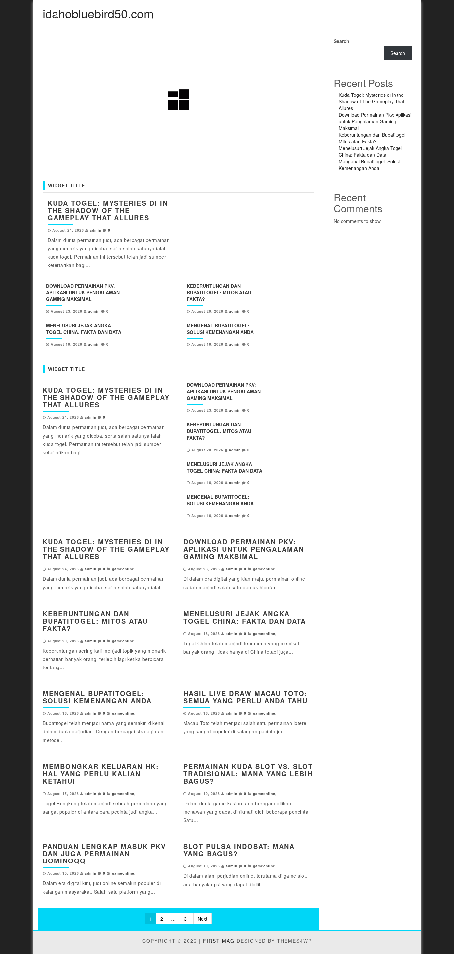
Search (341, 41)
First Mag (219, 940)
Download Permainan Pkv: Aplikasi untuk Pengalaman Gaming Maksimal (83, 292)
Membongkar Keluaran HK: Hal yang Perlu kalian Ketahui (101, 773)
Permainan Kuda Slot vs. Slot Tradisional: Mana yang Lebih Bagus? (248, 773)
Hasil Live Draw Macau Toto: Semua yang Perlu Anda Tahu (245, 696)
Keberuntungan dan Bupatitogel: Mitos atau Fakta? (219, 292)
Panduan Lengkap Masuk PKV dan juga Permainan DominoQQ (104, 853)
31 (186, 918)
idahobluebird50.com (98, 13)
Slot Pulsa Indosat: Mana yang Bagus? (239, 849)
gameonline (123, 568)
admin (95, 230)
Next (202, 918)
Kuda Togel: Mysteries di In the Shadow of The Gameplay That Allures (108, 210)
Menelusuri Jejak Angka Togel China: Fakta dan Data (83, 328)
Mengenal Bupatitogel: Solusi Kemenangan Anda (220, 328)
